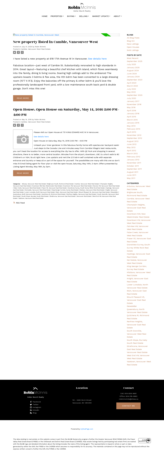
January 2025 (133, 67)
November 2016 (134, 104)
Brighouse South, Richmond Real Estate (60, 184)
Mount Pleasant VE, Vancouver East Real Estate (94, 192)
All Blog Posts (133, 38)
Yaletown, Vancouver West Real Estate (30, 198)
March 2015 (132, 120)
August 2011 (132, 172)
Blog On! (130, 41)
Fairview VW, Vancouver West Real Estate (106, 186)
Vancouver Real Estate (84, 196)
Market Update (100, 16)
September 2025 (134, 61)
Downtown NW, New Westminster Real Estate (47, 186)
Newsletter (114, 192)
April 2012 (131, 150)
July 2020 (131, 98)
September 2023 (134, 80)
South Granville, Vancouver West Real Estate (136, 334)
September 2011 (134, 169)
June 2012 (131, 144)
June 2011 (131, 175)
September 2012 (134, 138)
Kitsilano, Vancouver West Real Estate (92, 190)
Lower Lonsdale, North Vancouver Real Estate (40, 192)
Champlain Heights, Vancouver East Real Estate (136, 208)
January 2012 (133, 160)
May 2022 (131, 92)
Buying (70, 16)
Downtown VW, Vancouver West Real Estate (77, 186)
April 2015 (131, 116)
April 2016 (131, 110)
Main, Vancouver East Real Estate (67, 192)
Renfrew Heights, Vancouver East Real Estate (82, 194)
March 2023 (132, 86)
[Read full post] (66, 36)
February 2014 (133, 129)
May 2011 (131, 178)
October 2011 (133, 166)
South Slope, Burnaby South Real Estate (35, 196)
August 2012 (132, 141)
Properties (56, 16)
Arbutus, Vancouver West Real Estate (34, 184)
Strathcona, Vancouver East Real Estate (63, 196)
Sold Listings (133, 50)
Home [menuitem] (44, 16)
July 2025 (131, 64)
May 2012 (131, 147)
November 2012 (134, 135)
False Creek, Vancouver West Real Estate (27, 188)
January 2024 (133, 76)
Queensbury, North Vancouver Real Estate (27, 194)
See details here (97, 58)
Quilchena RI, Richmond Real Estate (54, 194)
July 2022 (131, 89)
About (117, 16)
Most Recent (132, 58)
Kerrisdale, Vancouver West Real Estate (38, 190)
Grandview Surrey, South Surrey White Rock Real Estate (86, 188)
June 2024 (132, 73)
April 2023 (131, 83)
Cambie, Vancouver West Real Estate (35, 49)
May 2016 (131, 107)
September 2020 (134, 95)
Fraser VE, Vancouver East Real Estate (54, 188)
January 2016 (133, 113)
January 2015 (133, 123)
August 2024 (133, 70)
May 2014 (131, 126)
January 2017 (133, 101)
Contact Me (128, 406)
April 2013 (131, 132)
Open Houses (133, 47)
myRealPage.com (86, 429)
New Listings (133, 44)
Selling (83, 16)
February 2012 (133, 157)
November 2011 (134, 163)
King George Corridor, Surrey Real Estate (65, 190)
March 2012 (132, 153)
